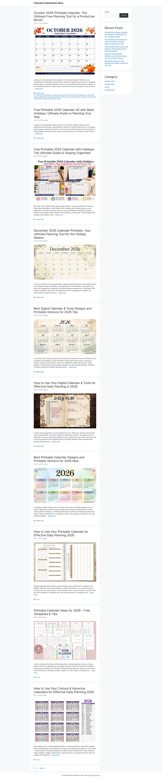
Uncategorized (110, 90)
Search (107, 12)
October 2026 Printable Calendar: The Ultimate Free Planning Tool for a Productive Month (64, 16)
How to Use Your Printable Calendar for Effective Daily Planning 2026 (61, 533)
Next (42, 768)
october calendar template (73, 96)
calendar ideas (40, 371)
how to (38, 599)
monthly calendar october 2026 (61, 95)
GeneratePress (95, 775)
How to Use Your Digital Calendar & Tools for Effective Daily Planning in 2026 (65, 384)
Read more (39, 88)
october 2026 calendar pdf (78, 95)
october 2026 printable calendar (56, 96)
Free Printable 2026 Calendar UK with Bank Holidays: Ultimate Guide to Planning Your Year (64, 113)
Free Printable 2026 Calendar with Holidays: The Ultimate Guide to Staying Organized (64, 151)
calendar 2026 (40, 93)
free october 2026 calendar (43, 95)
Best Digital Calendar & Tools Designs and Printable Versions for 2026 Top (63, 310)
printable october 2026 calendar (51, 98)
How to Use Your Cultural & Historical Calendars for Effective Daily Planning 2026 (64, 690)
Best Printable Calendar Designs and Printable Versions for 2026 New (59, 459)
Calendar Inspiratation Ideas (48, 3)
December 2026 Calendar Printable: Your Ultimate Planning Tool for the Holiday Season (62, 234)
